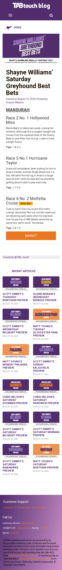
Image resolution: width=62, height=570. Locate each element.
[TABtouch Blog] (31, 6)
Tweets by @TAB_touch (16, 257)
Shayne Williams (15, 102)
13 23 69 (44, 528)
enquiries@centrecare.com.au (23, 555)
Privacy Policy (24, 507)
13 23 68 (14, 532)
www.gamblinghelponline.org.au (34, 558)
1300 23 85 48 (23, 528)
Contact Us (8, 507)
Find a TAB (39, 507)
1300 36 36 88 (27, 523)
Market (31, 236)
